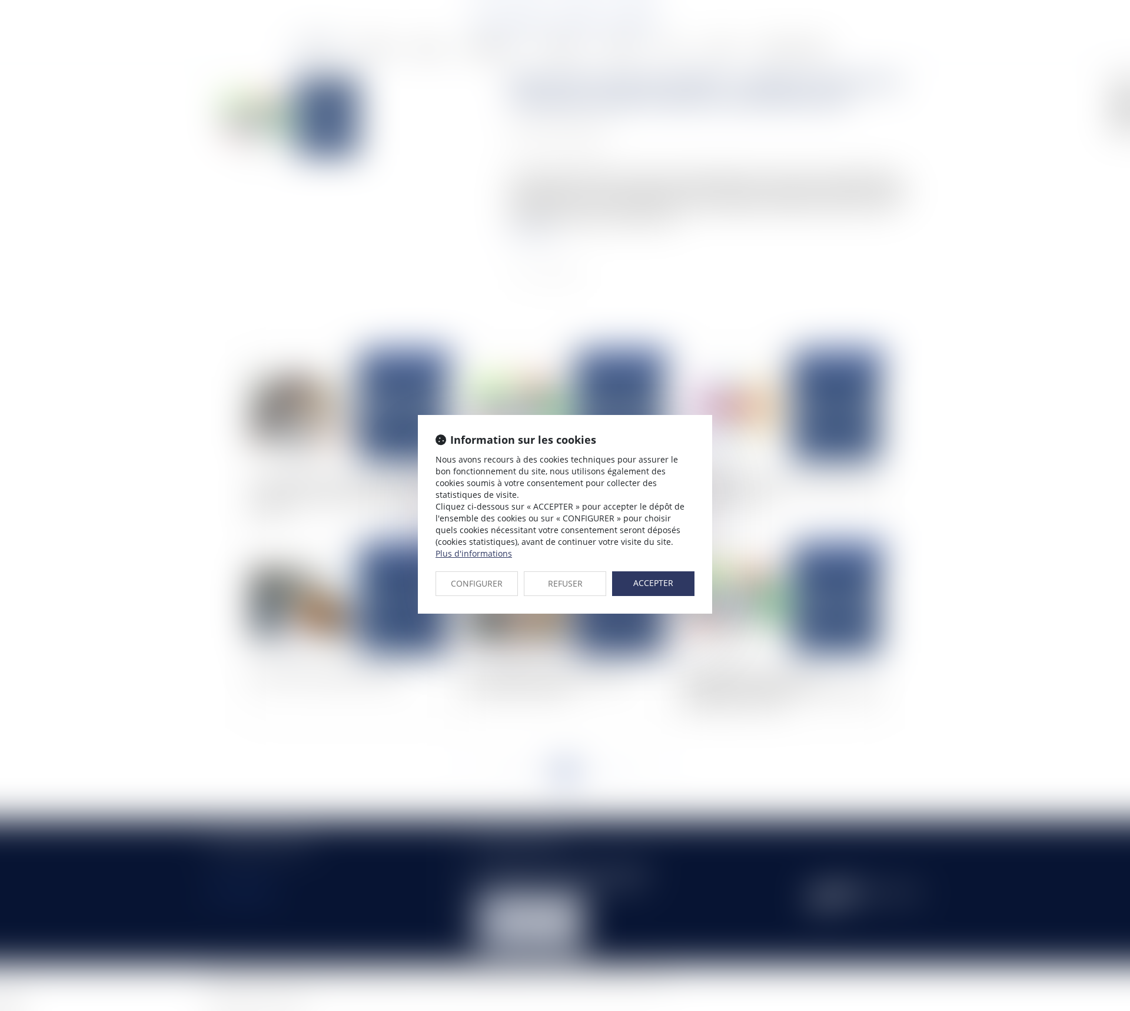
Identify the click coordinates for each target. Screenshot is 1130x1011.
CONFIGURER (477, 583)
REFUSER (565, 583)
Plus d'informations (474, 553)
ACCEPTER (653, 582)
